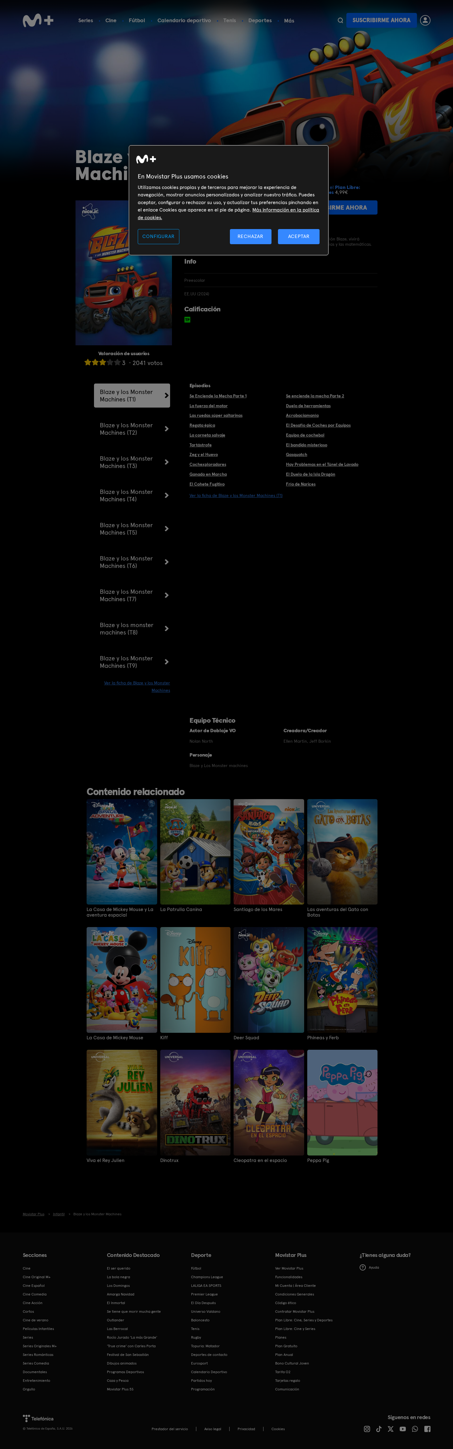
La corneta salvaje (207, 435)
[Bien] (110, 362)
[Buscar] (340, 20)
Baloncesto (200, 1320)
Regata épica (202, 425)
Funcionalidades (288, 1277)
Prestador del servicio (170, 1429)
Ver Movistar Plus (289, 1268)
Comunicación (287, 1389)
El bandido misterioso (306, 444)
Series (85, 20)
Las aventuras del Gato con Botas (337, 912)
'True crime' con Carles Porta (131, 1346)
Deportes (260, 20)
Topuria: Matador (205, 1346)
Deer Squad (246, 1038)
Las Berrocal (117, 1329)
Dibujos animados (122, 1363)
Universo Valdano (205, 1311)
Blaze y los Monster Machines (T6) (126, 562)
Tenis (229, 20)
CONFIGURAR (158, 236)
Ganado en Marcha (208, 474)
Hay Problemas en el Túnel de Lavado (322, 464)
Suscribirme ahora (381, 20)
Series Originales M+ (40, 1346)
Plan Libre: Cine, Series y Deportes (304, 1320)
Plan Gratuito (286, 1346)
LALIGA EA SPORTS (206, 1285)
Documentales (35, 1372)
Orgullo (29, 1389)
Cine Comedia (35, 1294)
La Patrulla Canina (181, 909)
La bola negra (118, 1277)
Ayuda (374, 1267)
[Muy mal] (87, 362)
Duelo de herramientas (308, 405)
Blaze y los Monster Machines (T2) (126, 428)
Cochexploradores (208, 464)
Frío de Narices (301, 484)
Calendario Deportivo (209, 1372)
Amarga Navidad (120, 1294)
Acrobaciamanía (302, 415)
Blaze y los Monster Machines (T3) (126, 462)
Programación (203, 1389)
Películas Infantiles (38, 1329)
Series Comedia (36, 1363)
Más (289, 21)
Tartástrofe (201, 444)
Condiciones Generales (294, 1294)
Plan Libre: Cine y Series (295, 1329)
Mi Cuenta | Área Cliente (295, 1285)
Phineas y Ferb (323, 1038)
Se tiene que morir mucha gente (134, 1311)
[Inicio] (38, 20)
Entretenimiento (36, 1380)
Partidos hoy (201, 1380)
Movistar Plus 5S (120, 1389)
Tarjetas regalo (287, 1380)
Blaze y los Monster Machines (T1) (126, 395)
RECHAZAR (250, 236)
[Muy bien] (117, 362)
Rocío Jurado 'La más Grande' (132, 1337)
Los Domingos (118, 1285)
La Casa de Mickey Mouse (115, 1038)
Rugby (196, 1337)
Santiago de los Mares (258, 909)
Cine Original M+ (37, 1277)
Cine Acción (33, 1303)
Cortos (28, 1311)
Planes (280, 1337)
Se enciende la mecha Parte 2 (315, 395)
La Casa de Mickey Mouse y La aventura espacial (120, 912)
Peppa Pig (318, 1160)
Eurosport (199, 1363)
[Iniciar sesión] (425, 20)
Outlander (115, 1320)
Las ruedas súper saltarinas (216, 415)
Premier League (204, 1294)
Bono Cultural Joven (292, 1363)
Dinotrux (169, 1160)
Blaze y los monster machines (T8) (126, 628)
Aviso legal (212, 1429)
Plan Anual (284, 1355)
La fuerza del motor (209, 405)
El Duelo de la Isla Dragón (310, 474)
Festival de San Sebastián (128, 1355)
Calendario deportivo (184, 20)
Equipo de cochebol (305, 435)
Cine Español (34, 1285)
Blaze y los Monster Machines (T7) (126, 595)
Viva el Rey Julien (105, 1160)
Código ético (285, 1303)
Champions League (207, 1277)
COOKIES (278, 1429)
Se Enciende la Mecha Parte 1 (218, 395)
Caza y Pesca (118, 1380)
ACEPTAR (299, 236)
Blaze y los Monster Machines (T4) (126, 495)
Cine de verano (35, 1320)
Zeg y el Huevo (204, 454)
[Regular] (102, 362)
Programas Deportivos (125, 1372)
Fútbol (137, 20)
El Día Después (203, 1303)
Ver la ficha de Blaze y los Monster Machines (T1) (236, 495)
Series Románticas (38, 1355)
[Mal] (95, 362)
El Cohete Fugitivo (207, 484)
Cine (110, 20)
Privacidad (246, 1429)
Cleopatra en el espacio (260, 1160)
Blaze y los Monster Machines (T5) (126, 528)
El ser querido (118, 1268)
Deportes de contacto (209, 1355)
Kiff (164, 1038)
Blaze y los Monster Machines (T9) (126, 662)
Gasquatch (296, 454)
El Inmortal (116, 1303)
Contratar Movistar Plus (294, 1311)
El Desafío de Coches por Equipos (318, 425)
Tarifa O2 (283, 1372)
